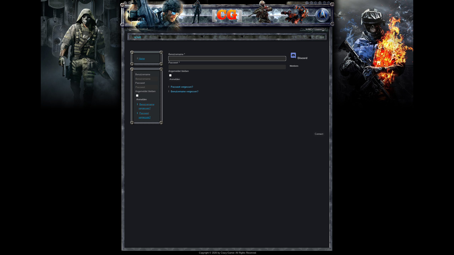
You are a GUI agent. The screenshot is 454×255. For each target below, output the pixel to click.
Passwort (140, 83)
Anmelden (141, 99)
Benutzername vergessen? (184, 91)
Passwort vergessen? (182, 87)
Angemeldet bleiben (145, 91)
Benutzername (142, 74)
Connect (319, 134)
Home (137, 37)
